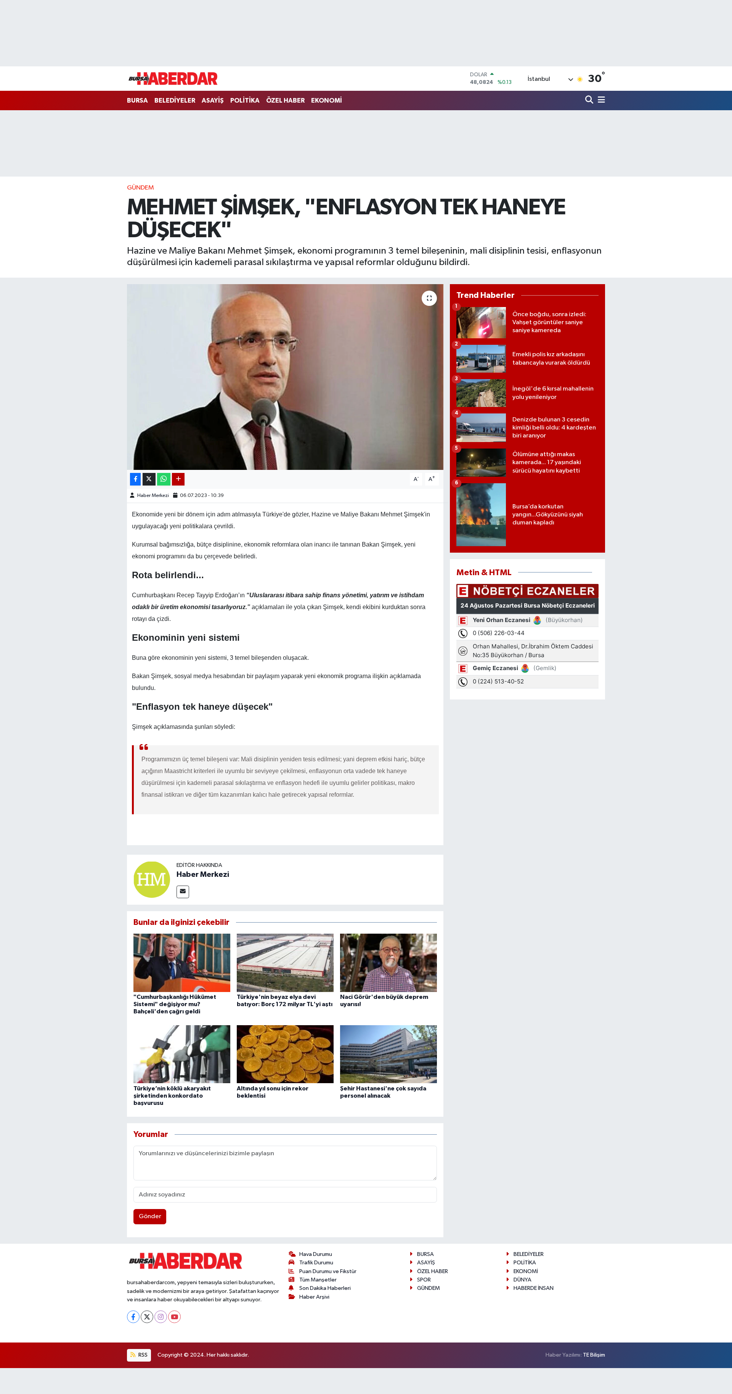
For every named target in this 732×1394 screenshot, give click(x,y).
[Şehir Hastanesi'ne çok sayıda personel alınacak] (388, 1054)
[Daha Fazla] (178, 479)
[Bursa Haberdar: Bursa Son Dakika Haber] (172, 78)
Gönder (150, 1216)
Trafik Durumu (316, 1262)
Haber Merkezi (153, 495)
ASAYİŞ (213, 100)
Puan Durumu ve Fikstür (327, 1271)
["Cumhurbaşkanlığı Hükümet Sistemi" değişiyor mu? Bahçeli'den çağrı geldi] (181, 962)
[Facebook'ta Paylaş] (135, 479)
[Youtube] (174, 1316)
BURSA (137, 100)
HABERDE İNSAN (534, 1288)
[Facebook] (133, 1316)
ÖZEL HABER (285, 100)
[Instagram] (160, 1316)
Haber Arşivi (314, 1297)
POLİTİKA (245, 100)
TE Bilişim (594, 1355)
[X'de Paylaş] (149, 479)
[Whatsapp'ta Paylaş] (163, 479)
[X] (147, 1316)
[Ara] (590, 100)
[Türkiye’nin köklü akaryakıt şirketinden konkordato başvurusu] (181, 1054)
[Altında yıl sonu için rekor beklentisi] (285, 1054)
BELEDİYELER (174, 100)
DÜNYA (522, 1280)
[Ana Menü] (600, 100)
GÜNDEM (140, 188)
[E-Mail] (183, 892)
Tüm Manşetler (318, 1280)
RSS (142, 1355)
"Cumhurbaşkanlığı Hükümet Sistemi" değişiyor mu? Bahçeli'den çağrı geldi (174, 1004)
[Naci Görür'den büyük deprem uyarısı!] (388, 962)
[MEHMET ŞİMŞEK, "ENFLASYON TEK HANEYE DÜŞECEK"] (285, 377)
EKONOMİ (326, 100)
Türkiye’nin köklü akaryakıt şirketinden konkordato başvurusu (172, 1095)
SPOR (424, 1280)
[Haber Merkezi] (151, 879)
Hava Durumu (315, 1254)
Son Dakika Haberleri (325, 1288)
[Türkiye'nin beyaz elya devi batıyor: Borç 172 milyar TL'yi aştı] (285, 962)
